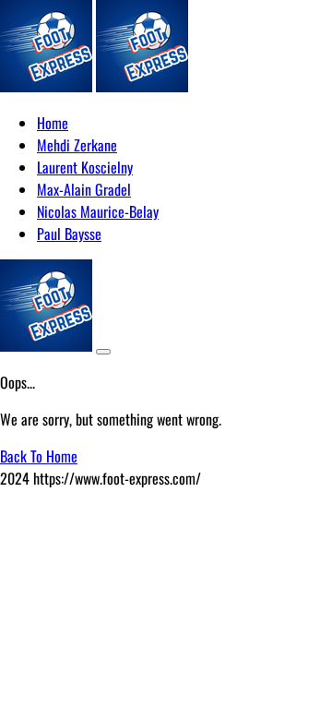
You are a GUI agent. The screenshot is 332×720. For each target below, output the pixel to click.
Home (52, 123)
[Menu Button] (103, 351)
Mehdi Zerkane (77, 145)
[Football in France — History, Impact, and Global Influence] (46, 86)
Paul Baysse (69, 233)
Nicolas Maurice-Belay (98, 211)
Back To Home (38, 456)
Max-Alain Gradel (84, 189)
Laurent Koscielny (85, 167)
